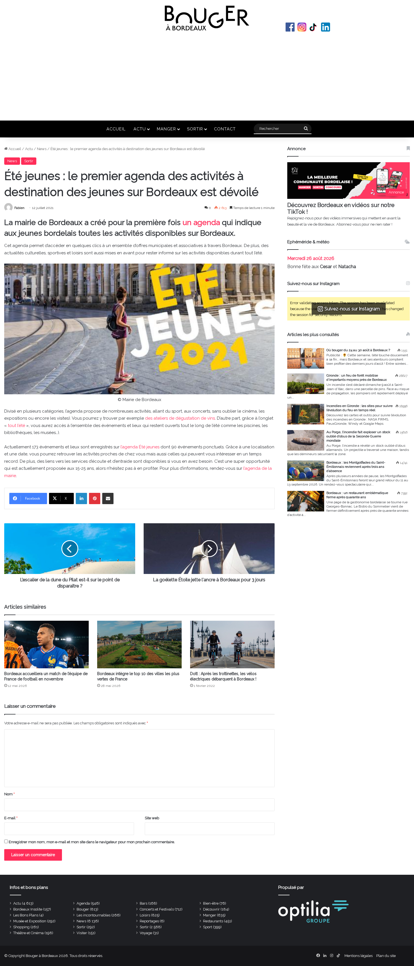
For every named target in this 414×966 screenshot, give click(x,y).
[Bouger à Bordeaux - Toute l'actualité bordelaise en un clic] (207, 18)
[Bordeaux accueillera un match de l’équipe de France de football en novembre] (46, 644)
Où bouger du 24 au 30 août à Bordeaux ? (358, 350)
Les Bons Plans (25, 915)
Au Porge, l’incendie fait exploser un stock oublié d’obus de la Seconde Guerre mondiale (358, 436)
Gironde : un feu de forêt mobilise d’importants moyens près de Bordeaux (356, 377)
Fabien (19, 208)
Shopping (21, 927)
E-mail (10, 818)
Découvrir (211, 909)
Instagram (301, 27)
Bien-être (211, 903)
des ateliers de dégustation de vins (180, 418)
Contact (225, 128)
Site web (152, 818)
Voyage (146, 933)
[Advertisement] (207, 75)
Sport (207, 927)
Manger (166, 128)
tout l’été (16, 425)
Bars (143, 903)
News (41, 149)
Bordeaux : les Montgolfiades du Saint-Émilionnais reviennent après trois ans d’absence (355, 466)
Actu (139, 128)
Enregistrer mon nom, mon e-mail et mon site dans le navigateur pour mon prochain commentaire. (92, 842)
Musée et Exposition (29, 921)
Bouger (83, 909)
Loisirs (145, 915)
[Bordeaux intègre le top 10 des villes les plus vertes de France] (139, 644)
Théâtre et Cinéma (28, 933)
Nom (9, 794)
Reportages (149, 921)
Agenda (83, 903)
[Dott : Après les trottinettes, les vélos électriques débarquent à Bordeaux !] (232, 644)
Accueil (116, 128)
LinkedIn (325, 27)
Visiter (82, 933)
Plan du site (386, 956)
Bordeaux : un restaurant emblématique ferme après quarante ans (357, 495)
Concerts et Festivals (157, 909)
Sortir (195, 128)
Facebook (290, 27)
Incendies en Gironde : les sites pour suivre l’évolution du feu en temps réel (359, 408)
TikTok (313, 27)
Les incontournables (93, 915)
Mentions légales (358, 956)
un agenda (201, 222)
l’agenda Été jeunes (140, 446)
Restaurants (213, 921)
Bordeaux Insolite (27, 909)
